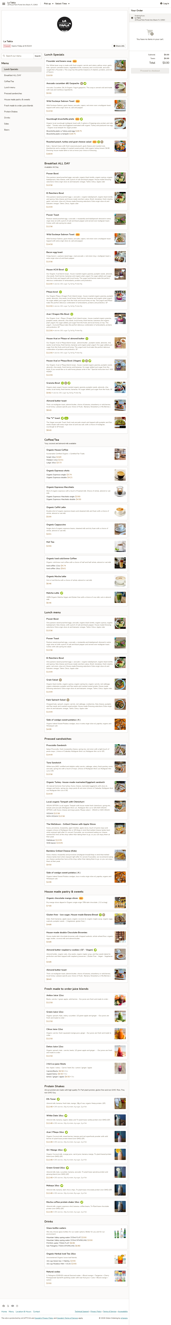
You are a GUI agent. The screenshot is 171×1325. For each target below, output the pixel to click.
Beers (6, 130)
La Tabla (11, 3)
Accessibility (123, 1311)
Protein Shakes (11, 111)
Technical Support (82, 1311)
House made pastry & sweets (17, 99)
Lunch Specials (11, 69)
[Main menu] (3, 3)
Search (38, 56)
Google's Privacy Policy (44, 1318)
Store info (120, 46)
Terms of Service (109, 1311)
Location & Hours (23, 1311)
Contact (36, 1311)
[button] (86, 68)
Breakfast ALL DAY (12, 75)
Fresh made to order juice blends (18, 105)
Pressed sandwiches (13, 93)
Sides (6, 123)
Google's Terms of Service (67, 1318)
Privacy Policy (96, 1311)
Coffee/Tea (9, 81)
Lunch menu (9, 87)
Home (4, 1311)
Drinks (7, 117)
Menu (11, 1311)
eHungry (124, 1318)
